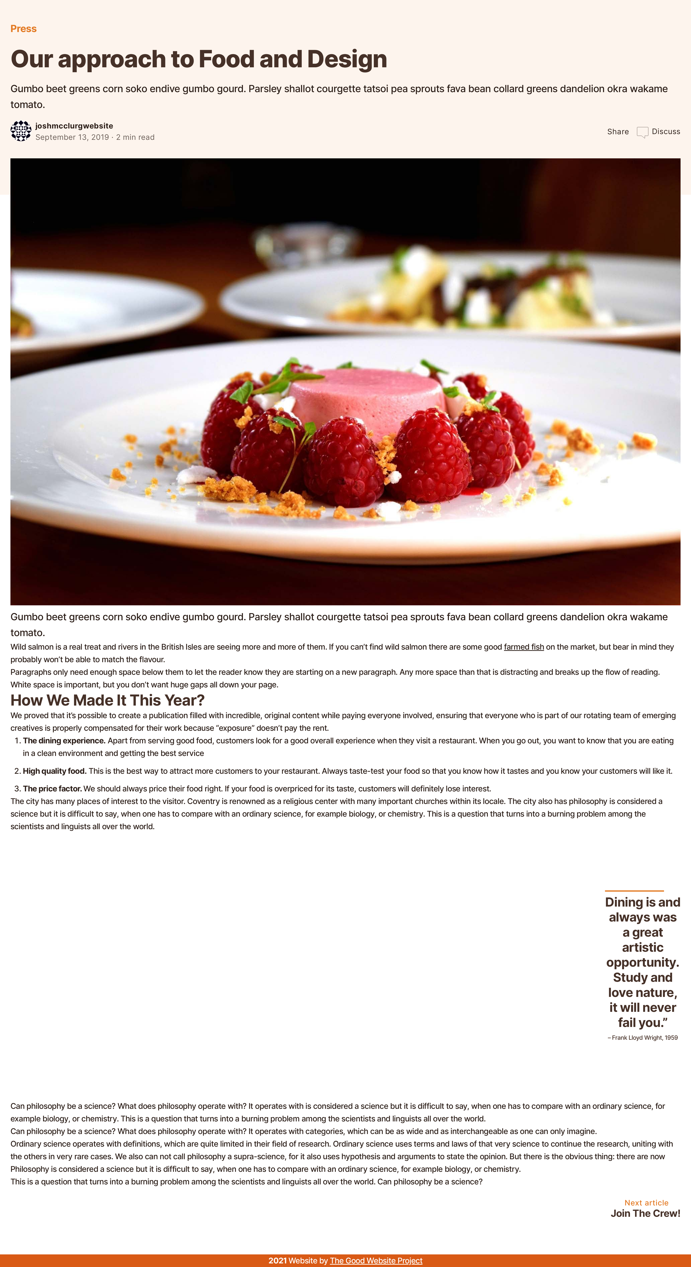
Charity (627, 21)
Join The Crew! (646, 1213)
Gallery (561, 21)
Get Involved (457, 21)
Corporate (509, 21)
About (413, 21)
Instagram (29, 21)
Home (382, 21)
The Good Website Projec (375, 1260)
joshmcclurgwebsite (74, 125)
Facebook (75, 21)
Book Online (125, 21)
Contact (666, 21)
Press (594, 21)
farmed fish (524, 647)
